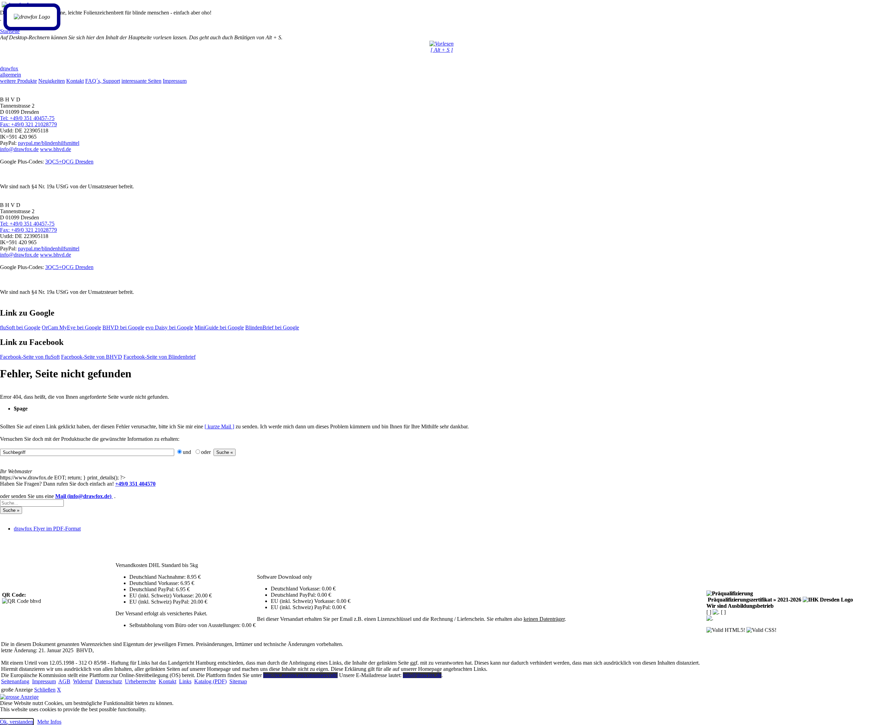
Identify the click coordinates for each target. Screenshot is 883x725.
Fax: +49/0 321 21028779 (28, 124)
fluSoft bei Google (20, 327)
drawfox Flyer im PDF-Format (47, 529)
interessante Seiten (141, 81)
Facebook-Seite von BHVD (91, 357)
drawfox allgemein (10, 72)
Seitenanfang (15, 681)
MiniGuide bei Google (219, 327)
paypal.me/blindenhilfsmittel (48, 143)
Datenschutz (108, 681)
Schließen (45, 690)
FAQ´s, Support (102, 81)
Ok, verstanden (16, 722)
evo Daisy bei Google (169, 327)
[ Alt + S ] (441, 50)
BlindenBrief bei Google (272, 327)
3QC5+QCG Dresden (69, 162)
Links (185, 681)
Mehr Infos (49, 722)
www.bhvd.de (55, 149)
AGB (64, 681)
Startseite (10, 31)
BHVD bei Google (123, 327)
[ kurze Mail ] (219, 426)
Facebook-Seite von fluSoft (30, 357)
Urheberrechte (140, 681)
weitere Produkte (18, 81)
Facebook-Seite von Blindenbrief (159, 357)
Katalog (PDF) (210, 681)
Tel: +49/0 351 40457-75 (27, 118)
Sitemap (238, 681)
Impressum (175, 81)
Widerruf (82, 681)
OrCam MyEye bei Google (71, 327)
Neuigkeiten (51, 81)
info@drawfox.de (19, 149)
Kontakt (75, 81)
